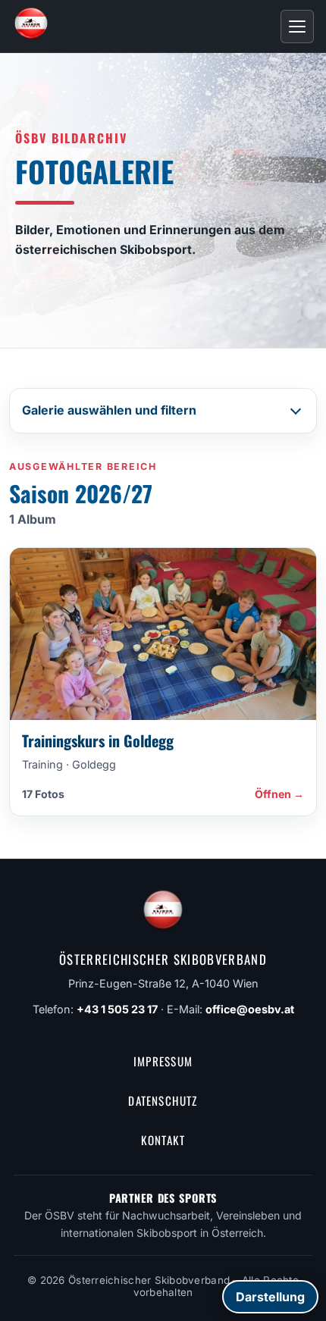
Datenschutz (162, 1100)
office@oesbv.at (249, 1009)
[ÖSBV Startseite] (31, 26)
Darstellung (270, 1296)
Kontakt (163, 1140)
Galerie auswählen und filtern (109, 410)
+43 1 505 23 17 (117, 1009)
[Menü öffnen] (297, 26)
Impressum (163, 1061)
